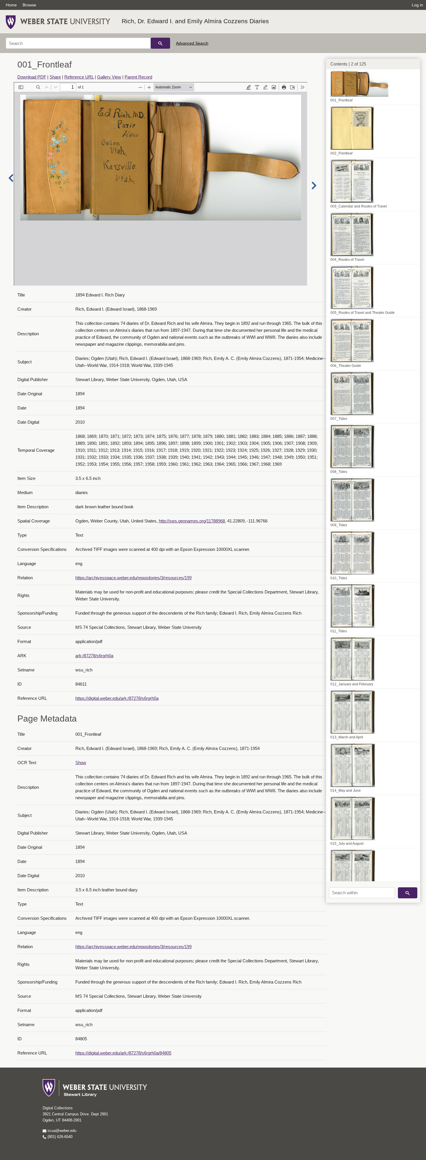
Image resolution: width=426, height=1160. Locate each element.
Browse (29, 5)
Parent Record (138, 76)
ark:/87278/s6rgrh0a (94, 655)
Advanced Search (192, 43)
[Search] (160, 43)
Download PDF (31, 76)
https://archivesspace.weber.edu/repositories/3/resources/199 (133, 577)
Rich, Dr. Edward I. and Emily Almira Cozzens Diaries (195, 21)
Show (80, 762)
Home (11, 5)
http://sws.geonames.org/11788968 (192, 520)
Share (55, 76)
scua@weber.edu (61, 1130)
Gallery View (109, 76)
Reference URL (79, 76)
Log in (417, 5)
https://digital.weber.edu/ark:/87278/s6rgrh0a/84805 (123, 1052)
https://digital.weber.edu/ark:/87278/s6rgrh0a (117, 698)
